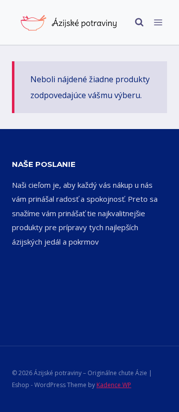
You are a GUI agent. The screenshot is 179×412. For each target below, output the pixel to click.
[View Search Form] (134, 22)
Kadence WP (113, 385)
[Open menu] (158, 22)
